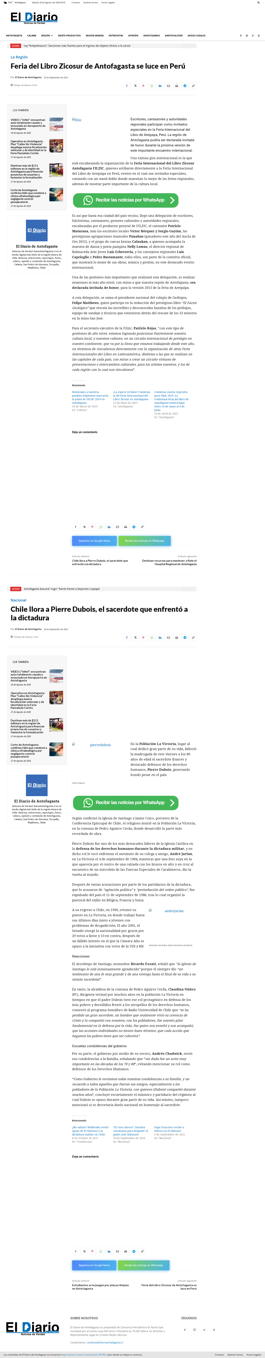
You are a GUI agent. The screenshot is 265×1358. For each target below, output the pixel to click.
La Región (19, 57)
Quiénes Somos (90, 2)
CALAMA (31, 35)
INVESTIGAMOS (151, 35)
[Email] (168, 86)
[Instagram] (246, 35)
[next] (191, 46)
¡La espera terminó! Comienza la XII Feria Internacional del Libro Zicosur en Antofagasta (131, 396)
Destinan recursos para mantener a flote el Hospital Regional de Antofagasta (169, 562)
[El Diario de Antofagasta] (37, 230)
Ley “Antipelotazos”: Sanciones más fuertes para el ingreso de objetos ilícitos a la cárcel (77, 45)
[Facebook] (241, 35)
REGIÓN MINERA (95, 35)
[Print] (176, 86)
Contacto (76, 2)
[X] (258, 35)
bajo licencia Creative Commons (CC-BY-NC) (84, 1354)
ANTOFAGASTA (14, 35)
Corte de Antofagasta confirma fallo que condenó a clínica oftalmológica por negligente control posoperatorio (28, 195)
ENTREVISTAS (116, 35)
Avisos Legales (108, 2)
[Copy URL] (193, 86)
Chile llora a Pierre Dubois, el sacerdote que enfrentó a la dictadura (100, 562)
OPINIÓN (133, 35)
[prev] (185, 46)
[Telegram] (184, 86)
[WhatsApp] (151, 86)
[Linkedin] (160, 86)
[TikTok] (252, 35)
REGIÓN (45, 35)
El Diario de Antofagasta (28, 77)
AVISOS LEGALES (197, 35)
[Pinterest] (143, 86)
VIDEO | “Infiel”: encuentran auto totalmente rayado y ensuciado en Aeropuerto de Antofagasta (28, 124)
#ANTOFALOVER (174, 35)
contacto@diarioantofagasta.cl (105, 1342)
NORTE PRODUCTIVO (69, 35)
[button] (258, 2)
